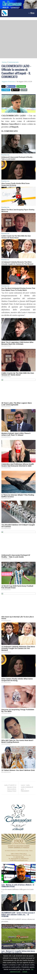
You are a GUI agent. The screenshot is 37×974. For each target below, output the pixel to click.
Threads (16, 89)
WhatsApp (22, 86)
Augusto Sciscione (8, 81)
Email (24, 89)
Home (4, 62)
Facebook (12, 86)
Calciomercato (13, 62)
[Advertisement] (18, 39)
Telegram (6, 89)
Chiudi (24, 971)
